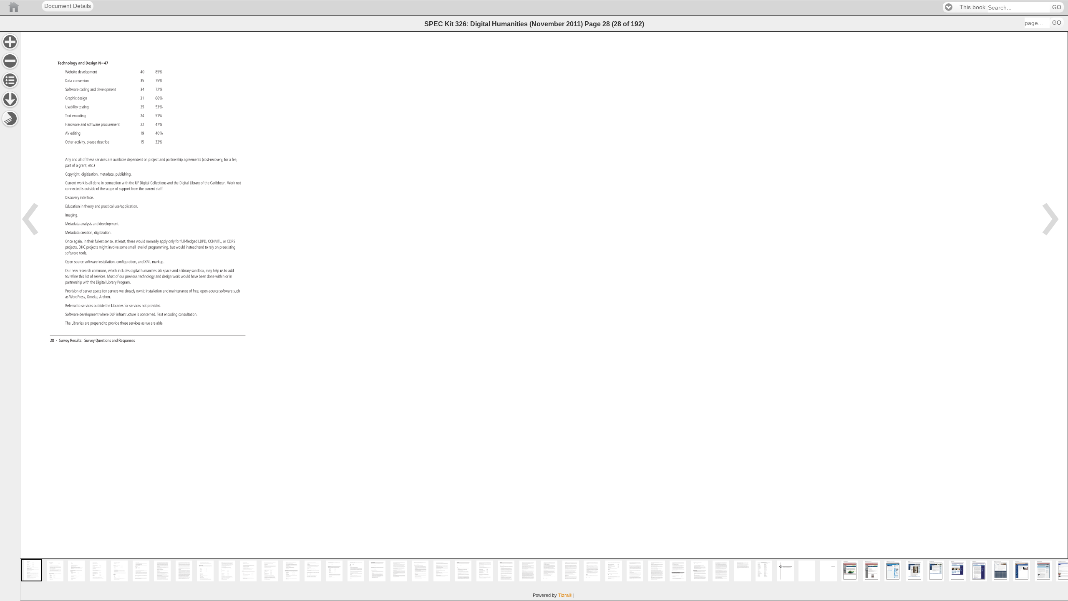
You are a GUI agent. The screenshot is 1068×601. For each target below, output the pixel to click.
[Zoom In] (10, 41)
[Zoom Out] (10, 61)
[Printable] (10, 118)
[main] (544, 316)
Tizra (565, 595)
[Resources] (10, 99)
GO (1057, 7)
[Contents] (10, 80)
